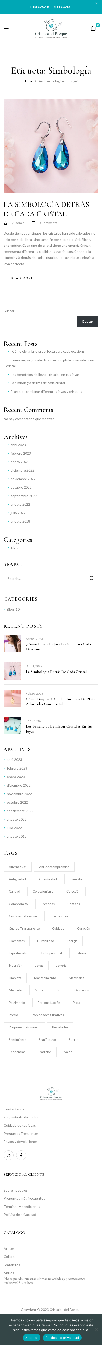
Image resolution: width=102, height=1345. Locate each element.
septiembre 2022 (24, 496)
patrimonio (17, 1002)
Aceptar (31, 1338)
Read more (22, 278)
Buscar (9, 311)
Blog (14, 547)
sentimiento (17, 1040)
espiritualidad (19, 953)
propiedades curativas (47, 1015)
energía (72, 941)
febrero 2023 (21, 453)
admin (19, 223)
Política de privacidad (62, 1338)
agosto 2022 (20, 504)
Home (28, 81)
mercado (15, 990)
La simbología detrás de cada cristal (38, 383)
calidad (14, 891)
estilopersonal (51, 953)
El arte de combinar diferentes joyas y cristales (46, 391)
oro (59, 990)
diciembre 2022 (22, 470)
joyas (39, 965)
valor (68, 1052)
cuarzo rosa (59, 916)
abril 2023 (18, 445)
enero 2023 (19, 462)
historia (80, 953)
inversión (15, 965)
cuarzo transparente (24, 928)
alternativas (17, 867)
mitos (39, 990)
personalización (49, 1002)
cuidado (58, 928)
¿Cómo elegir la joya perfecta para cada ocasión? (47, 351)
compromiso (18, 904)
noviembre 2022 (23, 479)
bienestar (76, 879)
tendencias (17, 1052)
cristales (73, 904)
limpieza (15, 978)
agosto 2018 (20, 521)
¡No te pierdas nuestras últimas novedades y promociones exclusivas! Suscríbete (44, 1281)
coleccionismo (43, 891)
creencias (48, 904)
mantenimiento (45, 978)
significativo (47, 1040)
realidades (60, 1027)
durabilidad (45, 941)
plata (76, 1002)
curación (83, 928)
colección (73, 891)
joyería (61, 965)
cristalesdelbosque (23, 916)
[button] (93, 28)
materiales (76, 978)
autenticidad (47, 879)
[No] (95, 1329)
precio (13, 1015)
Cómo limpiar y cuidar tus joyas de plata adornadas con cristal (60, 701)
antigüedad (17, 879)
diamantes (17, 941)
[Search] (91, 578)
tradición (44, 1052)
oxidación (81, 990)
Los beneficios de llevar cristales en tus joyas (45, 374)
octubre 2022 (21, 487)
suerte (73, 1040)
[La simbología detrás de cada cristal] (51, 102)
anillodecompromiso (54, 867)
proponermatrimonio (24, 1027)
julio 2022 (18, 513)
